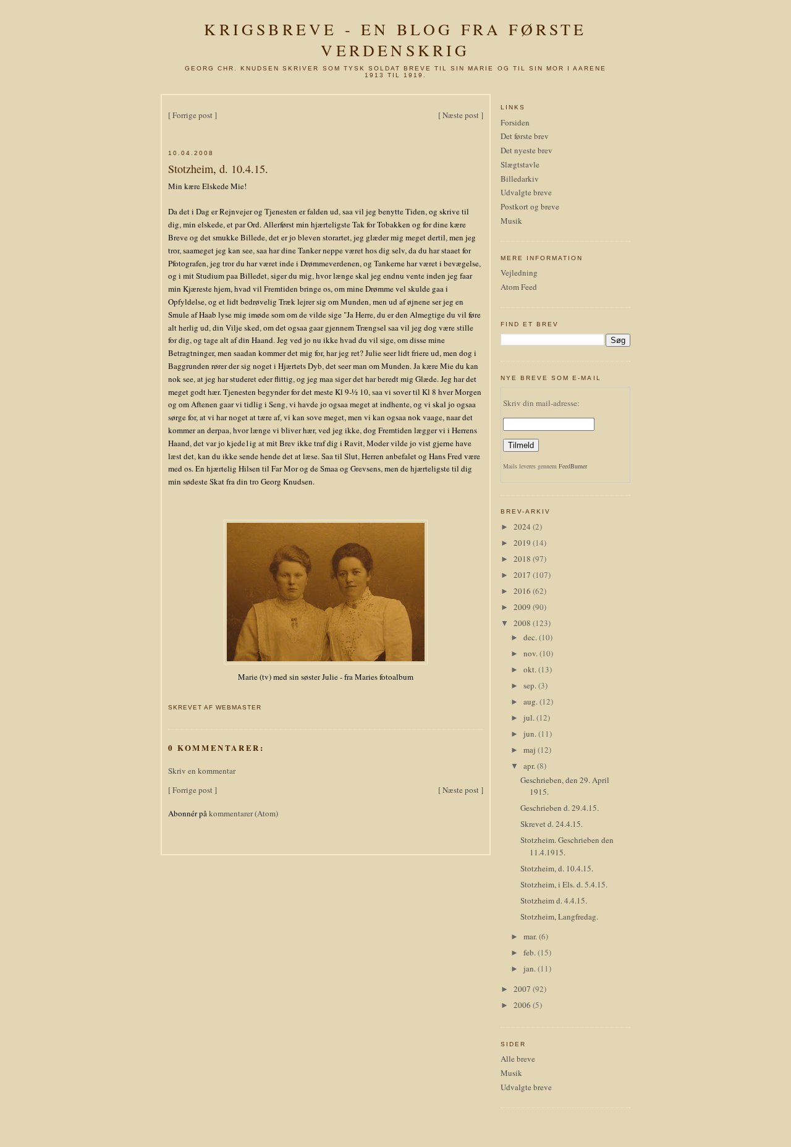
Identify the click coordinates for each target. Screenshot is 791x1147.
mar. (531, 936)
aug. (531, 701)
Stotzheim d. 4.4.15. (553, 900)
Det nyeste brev (526, 150)
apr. (530, 765)
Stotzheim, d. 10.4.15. (218, 168)
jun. (530, 733)
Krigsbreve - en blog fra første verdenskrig (395, 40)
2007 (523, 988)
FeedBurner (573, 466)
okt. (530, 669)
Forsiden (515, 122)
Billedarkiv (520, 178)
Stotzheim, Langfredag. (559, 916)
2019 (523, 542)
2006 (523, 1004)
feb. (530, 952)
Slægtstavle (520, 164)
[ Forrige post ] (192, 115)
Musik (511, 220)
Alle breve (518, 1058)
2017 (523, 574)
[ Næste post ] (460, 115)
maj (530, 749)
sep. (530, 685)
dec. (531, 637)
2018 (523, 558)
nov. (531, 653)
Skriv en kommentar (201, 770)
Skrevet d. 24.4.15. (551, 823)
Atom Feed (519, 286)
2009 (523, 606)
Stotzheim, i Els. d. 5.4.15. (563, 884)
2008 (523, 623)
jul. (529, 717)
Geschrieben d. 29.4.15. (559, 807)
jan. (530, 968)
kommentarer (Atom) (243, 813)
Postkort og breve (530, 206)
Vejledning (519, 272)
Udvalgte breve (526, 192)
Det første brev (525, 136)
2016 (523, 590)
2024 (523, 526)
